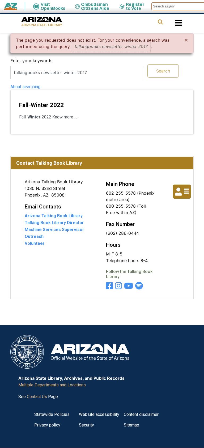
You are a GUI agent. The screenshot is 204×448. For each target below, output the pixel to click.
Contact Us (37, 396)
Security (86, 425)
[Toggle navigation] (187, 23)
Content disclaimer (141, 414)
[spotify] (139, 286)
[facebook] (109, 286)
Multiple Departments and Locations (52, 384)
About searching (25, 86)
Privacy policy (47, 425)
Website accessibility (99, 414)
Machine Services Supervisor (54, 229)
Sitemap (131, 425)
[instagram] (118, 286)
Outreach (34, 236)
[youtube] (128, 286)
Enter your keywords (31, 60)
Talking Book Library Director (54, 222)
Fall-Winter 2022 (41, 104)
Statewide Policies (52, 414)
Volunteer (35, 243)
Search (163, 71)
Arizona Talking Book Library (54, 215)
